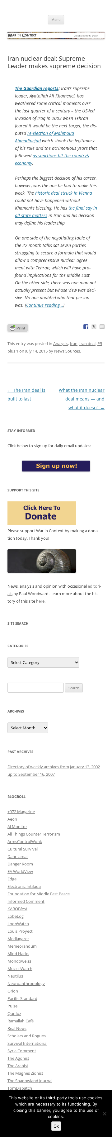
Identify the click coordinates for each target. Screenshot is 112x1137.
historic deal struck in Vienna (63, 193)
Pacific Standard (22, 998)
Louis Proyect (20, 931)
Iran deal (87, 343)
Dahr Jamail (17, 856)
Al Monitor (17, 826)
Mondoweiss (19, 961)
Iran (73, 343)
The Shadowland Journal (29, 1080)
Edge (11, 879)
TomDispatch (19, 1088)
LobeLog (15, 916)
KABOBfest (17, 909)
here (40, 601)
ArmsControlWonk (24, 841)
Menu (56, 19)
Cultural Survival (22, 849)
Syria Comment (21, 1051)
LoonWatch (18, 923)
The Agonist (18, 1058)
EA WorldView (20, 871)
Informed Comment (25, 901)
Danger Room (20, 864)
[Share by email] (102, 326)
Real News (16, 1028)
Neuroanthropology (26, 983)
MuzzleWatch (19, 968)
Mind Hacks (18, 953)
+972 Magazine (21, 811)
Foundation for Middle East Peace (38, 894)
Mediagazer (18, 938)
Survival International (27, 1043)
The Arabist (17, 1065)
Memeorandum (22, 946)
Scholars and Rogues (26, 1036)
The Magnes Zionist (25, 1073)
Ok (56, 1126)
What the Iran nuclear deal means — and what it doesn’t (82, 398)
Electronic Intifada (24, 886)
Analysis (60, 343)
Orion (12, 991)
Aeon (12, 819)
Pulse (12, 1006)
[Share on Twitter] (93, 326)
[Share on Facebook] (85, 326)
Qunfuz (14, 1013)
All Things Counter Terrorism (33, 834)
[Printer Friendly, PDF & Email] (17, 327)
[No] (104, 1114)
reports (36, 88)
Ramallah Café (20, 1021)
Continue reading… (44, 305)
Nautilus (15, 976)
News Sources (67, 351)
